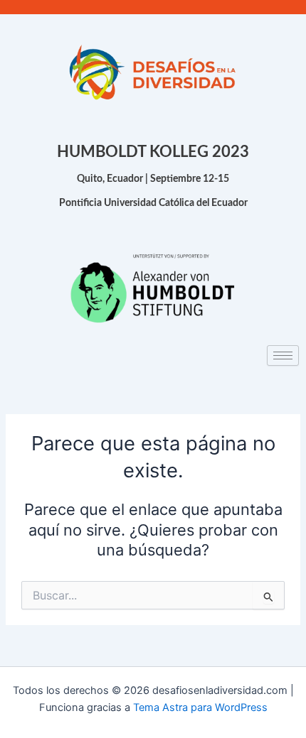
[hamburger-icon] (283, 355)
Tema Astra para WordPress (200, 707)
